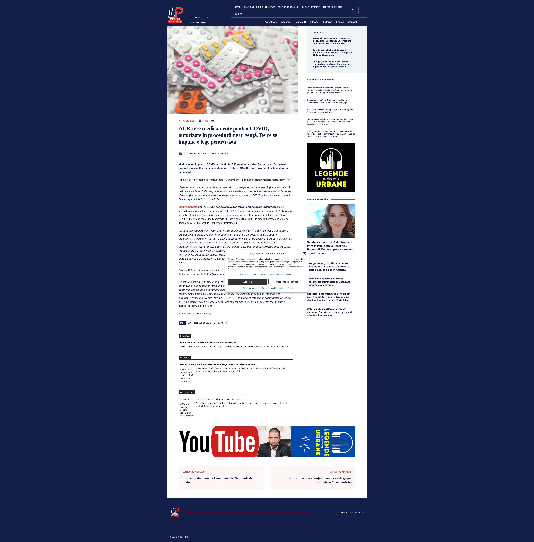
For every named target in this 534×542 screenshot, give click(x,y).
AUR (189, 323)
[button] (304, 253)
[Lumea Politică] (176, 15)
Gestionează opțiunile (287, 281)
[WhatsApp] (251, 153)
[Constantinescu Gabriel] (181, 153)
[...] (286, 346)
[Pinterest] (245, 153)
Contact (291, 288)
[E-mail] (270, 153)
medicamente (220, 323)
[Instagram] (329, 537)
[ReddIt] (264, 153)
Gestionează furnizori (248, 274)
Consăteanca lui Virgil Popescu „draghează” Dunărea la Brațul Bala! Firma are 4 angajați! (327, 101)
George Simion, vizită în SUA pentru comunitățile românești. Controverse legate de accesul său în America (331, 64)
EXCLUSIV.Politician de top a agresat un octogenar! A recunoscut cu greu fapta (330, 110)
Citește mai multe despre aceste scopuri (276, 274)
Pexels (192, 313)
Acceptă (247, 281)
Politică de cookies (250, 288)
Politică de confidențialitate (272, 288)
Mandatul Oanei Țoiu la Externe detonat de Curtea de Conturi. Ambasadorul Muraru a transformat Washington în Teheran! (330, 121)
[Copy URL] (283, 153)
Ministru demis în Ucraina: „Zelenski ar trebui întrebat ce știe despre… (211, 399)
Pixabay (206, 313)
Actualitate (187, 121)
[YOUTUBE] (363, 12)
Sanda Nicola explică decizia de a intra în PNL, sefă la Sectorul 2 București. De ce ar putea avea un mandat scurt (332, 41)
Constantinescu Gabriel (196, 154)
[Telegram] (277, 153)
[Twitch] (342, 537)
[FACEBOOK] (363, 9)
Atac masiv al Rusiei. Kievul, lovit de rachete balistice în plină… (209, 342)
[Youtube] (362, 537)
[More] (290, 153)
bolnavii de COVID (202, 323)
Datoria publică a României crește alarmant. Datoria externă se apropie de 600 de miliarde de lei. (332, 52)
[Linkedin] (257, 153)
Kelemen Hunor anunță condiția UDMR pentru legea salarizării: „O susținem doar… (218, 364)
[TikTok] (336, 537)
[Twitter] (238, 153)
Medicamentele (188, 207)
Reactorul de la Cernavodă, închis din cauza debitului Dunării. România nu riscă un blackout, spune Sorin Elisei (328, 297)
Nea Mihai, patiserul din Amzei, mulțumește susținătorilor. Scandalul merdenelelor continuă (329, 281)
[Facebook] (232, 153)
